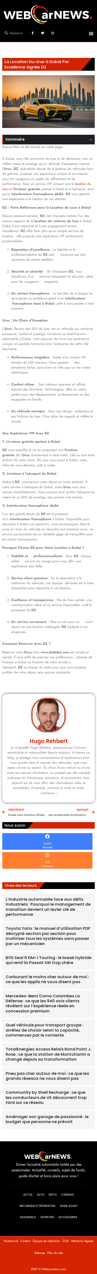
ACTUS (27, 1195)
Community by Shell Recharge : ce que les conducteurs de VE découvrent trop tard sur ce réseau (46, 1097)
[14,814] (47, 836)
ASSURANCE (28, 1217)
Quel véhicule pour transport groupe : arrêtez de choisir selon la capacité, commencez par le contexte (44, 1030)
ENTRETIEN (47, 1217)
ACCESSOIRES (67, 1217)
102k (47, 862)
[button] (91, 33)
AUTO (40, 1195)
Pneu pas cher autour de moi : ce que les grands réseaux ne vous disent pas (47, 1076)
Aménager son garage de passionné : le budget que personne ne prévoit (47, 1119)
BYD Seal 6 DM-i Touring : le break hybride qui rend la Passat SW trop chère (48, 960)
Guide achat (69, 1206)
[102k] (47, 855)
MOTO (53, 1195)
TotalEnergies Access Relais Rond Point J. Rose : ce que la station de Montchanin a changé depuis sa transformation (48, 1054)
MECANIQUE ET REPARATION (37, 1206)
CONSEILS (67, 1195)
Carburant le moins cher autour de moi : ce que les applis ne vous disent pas (47, 979)
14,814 (47, 843)
